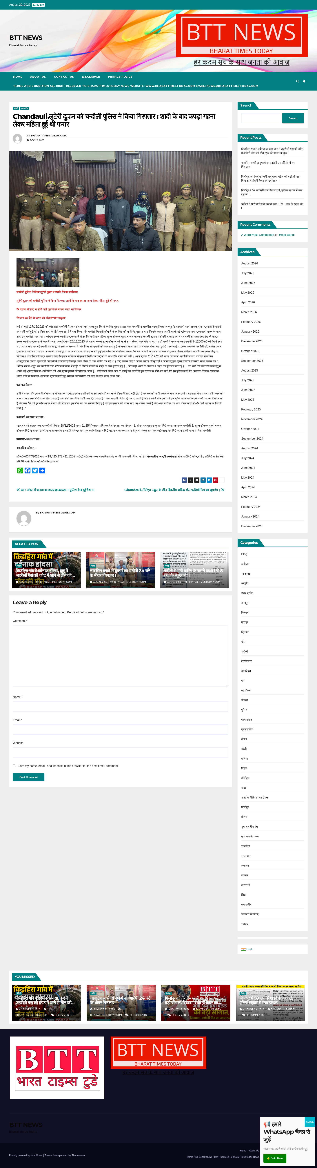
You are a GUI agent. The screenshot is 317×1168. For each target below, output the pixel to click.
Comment (20, 620)
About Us (38, 76)
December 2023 (252, 526)
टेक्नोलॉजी (246, 661)
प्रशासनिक (24, 108)
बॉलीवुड (245, 778)
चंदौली (16, 108)
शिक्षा (243, 894)
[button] (297, 81)
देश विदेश (246, 671)
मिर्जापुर (245, 807)
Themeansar (78, 1155)
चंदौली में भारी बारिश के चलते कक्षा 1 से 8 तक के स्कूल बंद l (193, 573)
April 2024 (248, 487)
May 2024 (247, 477)
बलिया (244, 758)
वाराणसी (245, 885)
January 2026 (250, 331)
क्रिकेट (245, 632)
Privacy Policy (120, 76)
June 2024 (248, 467)
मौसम (244, 817)
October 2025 (250, 351)
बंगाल (244, 739)
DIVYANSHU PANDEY (208, 1009)
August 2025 (249, 370)
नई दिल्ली (246, 690)
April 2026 (248, 302)
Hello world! (287, 234)
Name (18, 697)
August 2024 (249, 448)
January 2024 (250, 516)
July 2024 (247, 458)
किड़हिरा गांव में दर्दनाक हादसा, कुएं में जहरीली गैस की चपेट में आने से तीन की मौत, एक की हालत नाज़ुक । (43, 575)
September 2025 (252, 360)
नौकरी (244, 700)
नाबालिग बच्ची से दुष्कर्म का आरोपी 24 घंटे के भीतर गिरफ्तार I (120, 573)
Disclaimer (91, 76)
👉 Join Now (275, 1158)
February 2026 (251, 321)
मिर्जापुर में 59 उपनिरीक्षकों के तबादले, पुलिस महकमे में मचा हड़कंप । (266, 1000)
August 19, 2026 (179, 1009)
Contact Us (64, 76)
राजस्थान (246, 855)
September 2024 (252, 438)
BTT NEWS (25, 38)
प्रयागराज (246, 719)
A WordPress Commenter (257, 234)
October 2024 (250, 428)
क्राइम (244, 622)
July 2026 (247, 273)
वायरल (245, 875)
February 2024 (251, 506)
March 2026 (249, 312)
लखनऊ (245, 865)
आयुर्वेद (245, 583)
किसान (245, 612)
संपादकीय (246, 904)
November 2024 (252, 419)
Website (18, 743)
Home (17, 76)
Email (17, 720)
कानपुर (245, 602)
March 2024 (249, 497)
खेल (243, 641)
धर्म (242, 680)
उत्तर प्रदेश (247, 593)
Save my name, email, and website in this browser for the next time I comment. (68, 765)
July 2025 (247, 380)
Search (246, 105)
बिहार (244, 768)
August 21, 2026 (105, 1009)
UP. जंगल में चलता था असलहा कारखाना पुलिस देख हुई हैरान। (57, 490)
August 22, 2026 (30, 1009)
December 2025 (252, 341)
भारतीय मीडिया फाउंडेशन (254, 797)
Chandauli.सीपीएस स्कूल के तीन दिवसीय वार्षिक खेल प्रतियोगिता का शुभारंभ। (172, 490)
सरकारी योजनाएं (250, 914)
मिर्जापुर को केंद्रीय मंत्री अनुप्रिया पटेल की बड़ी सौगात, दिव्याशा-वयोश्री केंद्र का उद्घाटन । (195, 1002)
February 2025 (251, 409)
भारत (244, 787)
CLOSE (310, 1122)
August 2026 (249, 263)
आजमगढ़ (246, 573)
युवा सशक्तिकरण (250, 836)
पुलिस (244, 709)
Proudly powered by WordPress (26, 1155)
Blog (244, 554)
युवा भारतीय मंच (249, 826)
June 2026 (248, 282)
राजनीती (245, 846)
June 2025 (248, 390)
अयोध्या (245, 563)
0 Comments (64, 1015)
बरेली (244, 748)
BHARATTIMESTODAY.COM (48, 135)
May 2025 (247, 399)
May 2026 (247, 292)
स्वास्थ (245, 924)
